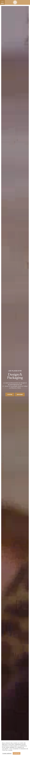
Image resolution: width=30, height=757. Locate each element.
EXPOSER (20, 394)
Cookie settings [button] (7, 753)
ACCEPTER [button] (17, 753)
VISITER (9, 394)
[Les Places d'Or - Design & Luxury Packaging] (15, 2)
